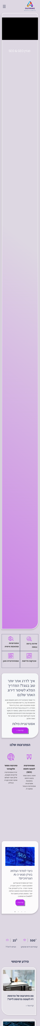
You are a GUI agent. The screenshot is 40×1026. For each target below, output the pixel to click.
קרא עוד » (20, 902)
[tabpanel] (20, 877)
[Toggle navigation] (4, 6)
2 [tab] (22, 912)
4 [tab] (15, 912)
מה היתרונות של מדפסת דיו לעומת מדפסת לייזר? (20, 997)
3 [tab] (18, 912)
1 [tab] (25, 912)
